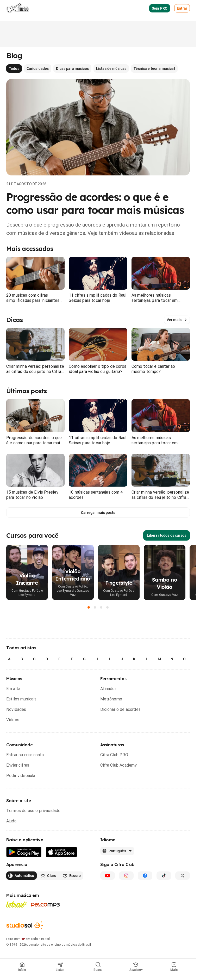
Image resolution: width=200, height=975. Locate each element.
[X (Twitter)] (182, 875)
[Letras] (16, 904)
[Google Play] (24, 852)
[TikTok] (164, 875)
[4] (107, 607)
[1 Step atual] (89, 607)
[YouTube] (107, 875)
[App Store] (61, 852)
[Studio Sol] (24, 925)
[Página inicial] (17, 8)
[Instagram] (126, 875)
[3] (101, 607)
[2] (95, 607)
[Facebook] (145, 875)
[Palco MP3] (45, 904)
